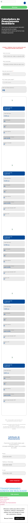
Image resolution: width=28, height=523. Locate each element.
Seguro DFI (6, 213)
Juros (5, 125)
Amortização (7, 120)
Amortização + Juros (9, 137)
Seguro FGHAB (7, 142)
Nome (3, 453)
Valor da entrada (6, 61)
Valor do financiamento (8, 87)
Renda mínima (7, 131)
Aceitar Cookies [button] (20, 518)
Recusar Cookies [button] (8, 518)
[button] (25, 3)
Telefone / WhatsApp (7, 461)
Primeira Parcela (8, 107)
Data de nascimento (7, 71)
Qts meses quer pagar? (8, 79)
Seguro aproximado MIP (10, 207)
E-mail (3, 470)
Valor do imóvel (6, 53)
